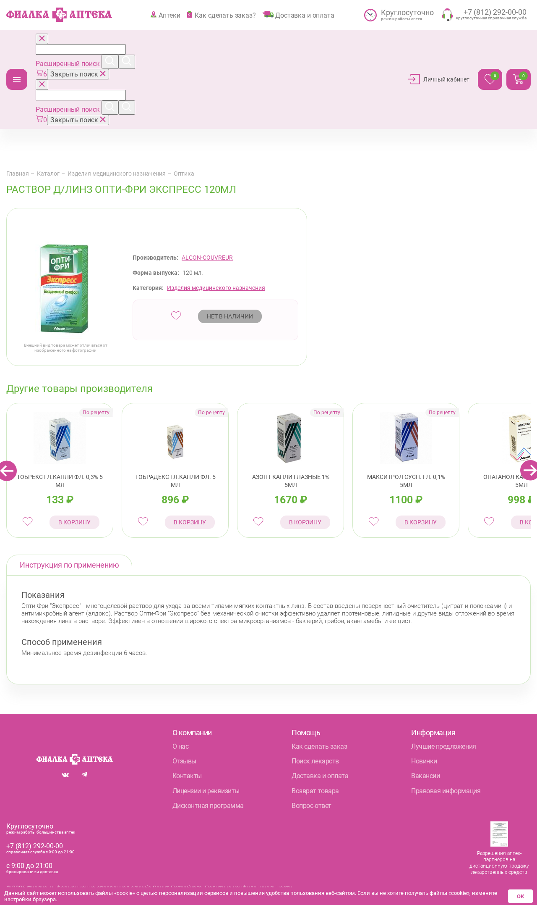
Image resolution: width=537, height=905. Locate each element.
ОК (520, 896)
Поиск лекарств (315, 761)
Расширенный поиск (69, 64)
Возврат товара (315, 791)
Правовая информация (445, 791)
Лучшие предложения (443, 746)
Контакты (187, 776)
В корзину (74, 522)
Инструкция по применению (69, 564)
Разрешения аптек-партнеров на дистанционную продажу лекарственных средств (499, 862)
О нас (180, 746)
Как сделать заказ (319, 746)
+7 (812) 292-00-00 (34, 846)
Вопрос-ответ (311, 806)
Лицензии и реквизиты (206, 791)
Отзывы (184, 761)
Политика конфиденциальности (248, 887)
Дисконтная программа (208, 806)
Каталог (16, 79)
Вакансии (425, 776)
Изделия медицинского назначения (117, 173)
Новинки (424, 761)
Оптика (184, 173)
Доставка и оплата (304, 15)
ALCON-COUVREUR (207, 257)
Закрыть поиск (75, 74)
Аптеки (169, 15)
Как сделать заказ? (225, 15)
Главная (17, 173)
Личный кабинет (446, 79)
